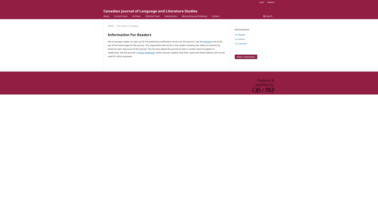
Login (261, 2)
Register (271, 2)
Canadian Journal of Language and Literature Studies (150, 11)
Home (110, 26)
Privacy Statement (146, 52)
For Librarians (241, 43)
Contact (215, 16)
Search (269, 16)
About (106, 16)
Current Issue (121, 16)
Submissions (170, 16)
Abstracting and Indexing (194, 16)
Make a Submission (246, 57)
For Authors (240, 39)
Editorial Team (152, 16)
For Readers (240, 34)
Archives (136, 16)
